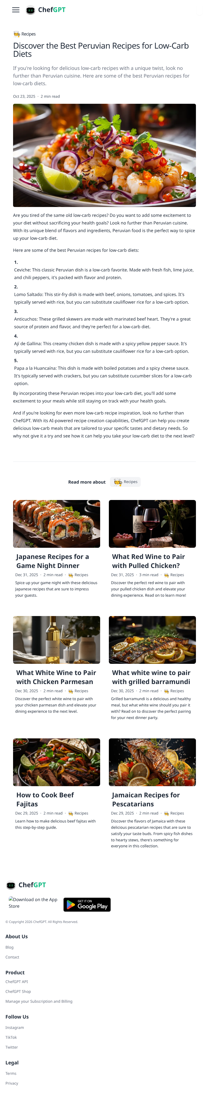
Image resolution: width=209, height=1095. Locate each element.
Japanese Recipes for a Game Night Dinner (52, 561)
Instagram (14, 1027)
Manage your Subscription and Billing (38, 1001)
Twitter (11, 1047)
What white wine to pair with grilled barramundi (151, 677)
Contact (12, 957)
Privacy (11, 1083)
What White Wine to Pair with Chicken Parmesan (56, 677)
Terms (10, 1073)
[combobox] (199, 9)
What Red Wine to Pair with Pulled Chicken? (148, 561)
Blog (9, 947)
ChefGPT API (16, 981)
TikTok (11, 1037)
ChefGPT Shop (18, 991)
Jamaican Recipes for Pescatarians (146, 800)
